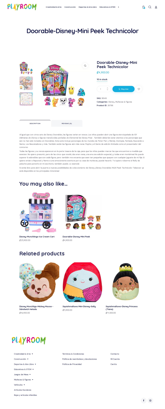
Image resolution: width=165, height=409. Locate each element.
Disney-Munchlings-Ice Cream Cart (36, 236)
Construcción (20, 359)
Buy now (125, 89)
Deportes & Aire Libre (24, 364)
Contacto (115, 354)
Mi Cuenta (115, 359)
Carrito (114, 364)
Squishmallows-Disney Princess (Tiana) (122, 308)
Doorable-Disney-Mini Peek (76, 236)
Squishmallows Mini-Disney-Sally (79, 306)
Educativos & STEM (22, 369)
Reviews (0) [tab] (67, 123)
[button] (85, 65)
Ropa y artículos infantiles (25, 395)
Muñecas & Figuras (123, 102)
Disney (111, 102)
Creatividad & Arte (22, 354)
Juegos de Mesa (21, 374)
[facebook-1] (144, 400)
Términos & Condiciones (73, 354)
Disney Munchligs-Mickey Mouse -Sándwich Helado (36, 308)
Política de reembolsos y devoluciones (79, 359)
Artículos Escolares (22, 390)
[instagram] (150, 400)
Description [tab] (35, 123)
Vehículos (18, 385)
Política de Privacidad (71, 364)
